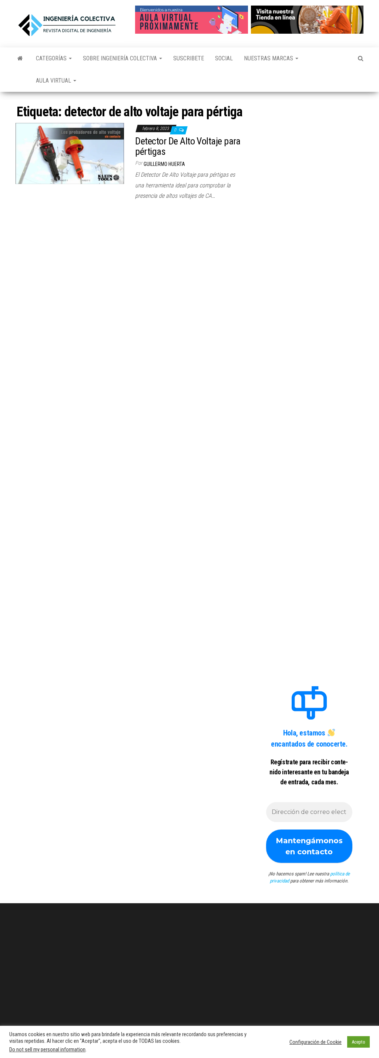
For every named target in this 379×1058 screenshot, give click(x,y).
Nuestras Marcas (269, 58)
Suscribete (188, 58)
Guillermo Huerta (164, 164)
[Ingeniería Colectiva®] (20, 58)
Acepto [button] (358, 1042)
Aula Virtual (54, 80)
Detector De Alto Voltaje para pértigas (187, 146)
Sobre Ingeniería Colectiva (120, 58)
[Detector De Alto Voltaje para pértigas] (70, 153)
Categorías (52, 58)
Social (224, 58)
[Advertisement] (309, 143)
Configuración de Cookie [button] (315, 1042)
